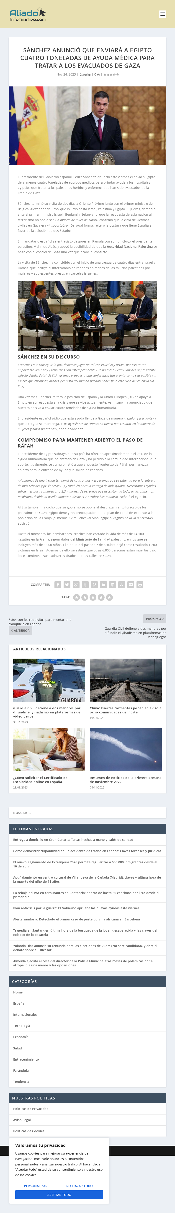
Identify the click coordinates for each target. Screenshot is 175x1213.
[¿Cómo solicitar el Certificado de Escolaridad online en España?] (49, 749)
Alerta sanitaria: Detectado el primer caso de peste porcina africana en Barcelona (76, 919)
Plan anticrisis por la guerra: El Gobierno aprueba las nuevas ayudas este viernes (76, 908)
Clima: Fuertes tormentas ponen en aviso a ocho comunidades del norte (126, 710)
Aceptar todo (59, 1195)
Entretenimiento (26, 1059)
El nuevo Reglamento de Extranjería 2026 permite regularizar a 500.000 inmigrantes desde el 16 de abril (85, 864)
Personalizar (35, 1186)
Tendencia (21, 1081)
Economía (20, 1037)
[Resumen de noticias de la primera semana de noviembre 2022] (126, 749)
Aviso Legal (22, 1120)
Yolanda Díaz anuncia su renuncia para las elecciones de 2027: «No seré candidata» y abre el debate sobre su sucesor (85, 948)
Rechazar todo (79, 1186)
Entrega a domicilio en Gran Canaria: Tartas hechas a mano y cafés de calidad (73, 839)
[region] (59, 1171)
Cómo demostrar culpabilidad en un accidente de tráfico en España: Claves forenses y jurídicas (87, 851)
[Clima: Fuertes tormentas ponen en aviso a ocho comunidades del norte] (126, 680)
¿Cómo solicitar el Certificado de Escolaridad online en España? (40, 780)
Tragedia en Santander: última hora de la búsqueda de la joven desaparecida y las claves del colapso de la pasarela (85, 932)
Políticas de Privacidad (31, 1109)
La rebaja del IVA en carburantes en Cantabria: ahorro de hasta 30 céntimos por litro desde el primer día (86, 895)
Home (18, 992)
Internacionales (25, 1014)
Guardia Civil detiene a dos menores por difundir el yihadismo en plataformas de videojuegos (47, 712)
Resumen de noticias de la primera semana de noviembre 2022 (125, 780)
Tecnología (21, 1025)
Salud (17, 1048)
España (85, 74)
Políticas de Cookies (28, 1131)
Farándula (21, 1070)
